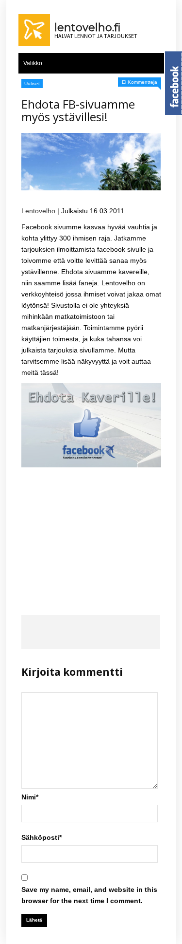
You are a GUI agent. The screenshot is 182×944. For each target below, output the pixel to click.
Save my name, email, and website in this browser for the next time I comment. (89, 895)
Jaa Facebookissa (35, 632)
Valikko (32, 63)
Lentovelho (38, 211)
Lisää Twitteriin (63, 632)
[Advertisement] (91, 533)
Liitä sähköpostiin (146, 632)
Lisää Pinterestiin (118, 632)
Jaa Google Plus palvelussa (90, 632)
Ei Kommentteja (139, 82)
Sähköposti (41, 837)
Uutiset (32, 83)
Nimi (29, 797)
